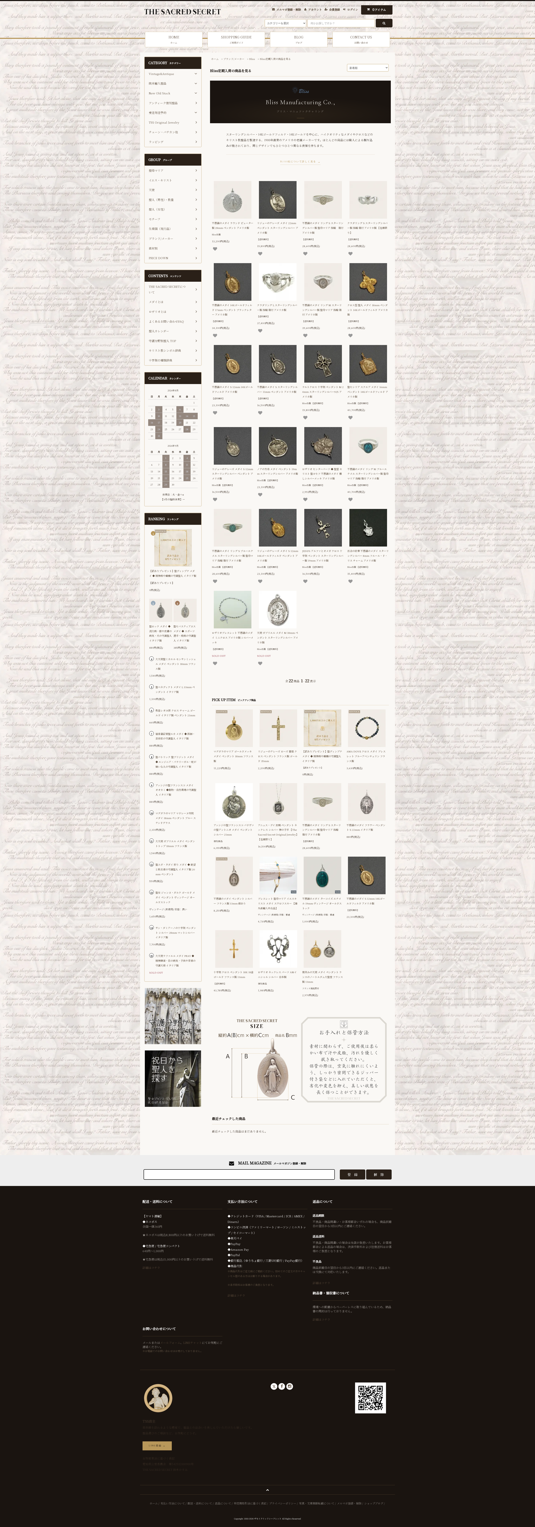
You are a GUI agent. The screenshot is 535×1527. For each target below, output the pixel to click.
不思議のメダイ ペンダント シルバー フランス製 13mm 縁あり (233, 901)
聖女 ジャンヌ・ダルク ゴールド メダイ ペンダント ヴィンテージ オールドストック (175, 897)
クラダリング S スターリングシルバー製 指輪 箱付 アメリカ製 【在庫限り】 (367, 227)
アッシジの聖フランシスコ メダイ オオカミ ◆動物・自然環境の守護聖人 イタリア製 (175, 789)
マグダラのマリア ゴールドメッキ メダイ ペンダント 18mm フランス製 (233, 756)
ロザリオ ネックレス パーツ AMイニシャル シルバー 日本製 (277, 974)
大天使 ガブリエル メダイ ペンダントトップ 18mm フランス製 (175, 843)
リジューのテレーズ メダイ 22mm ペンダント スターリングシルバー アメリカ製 (277, 227)
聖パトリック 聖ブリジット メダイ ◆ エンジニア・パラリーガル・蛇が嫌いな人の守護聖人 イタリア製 (175, 761)
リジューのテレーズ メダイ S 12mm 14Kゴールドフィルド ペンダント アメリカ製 (277, 555)
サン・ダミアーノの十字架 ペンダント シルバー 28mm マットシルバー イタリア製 (175, 932)
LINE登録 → (157, 1445)
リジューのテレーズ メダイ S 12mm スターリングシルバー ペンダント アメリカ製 (232, 473)
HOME (173, 39)
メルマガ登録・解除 (288, 9)
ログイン (352, 9)
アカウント (315, 9)
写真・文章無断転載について (316, 1503)
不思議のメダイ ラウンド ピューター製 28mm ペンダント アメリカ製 (232, 225)
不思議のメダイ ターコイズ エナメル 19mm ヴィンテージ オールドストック (322, 903)
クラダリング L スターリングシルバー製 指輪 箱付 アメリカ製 (277, 307)
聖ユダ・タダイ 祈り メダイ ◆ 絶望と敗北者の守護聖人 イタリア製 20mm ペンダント (175, 869)
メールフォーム (170, 1343)
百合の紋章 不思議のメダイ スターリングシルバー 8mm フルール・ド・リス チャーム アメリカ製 (368, 555)
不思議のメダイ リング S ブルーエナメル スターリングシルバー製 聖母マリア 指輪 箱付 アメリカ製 (232, 555)
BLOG (298, 39)
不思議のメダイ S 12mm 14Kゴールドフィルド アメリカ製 (232, 389)
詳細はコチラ (151, 1268)
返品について (223, 1503)
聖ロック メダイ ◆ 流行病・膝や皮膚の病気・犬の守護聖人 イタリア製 (160, 633)
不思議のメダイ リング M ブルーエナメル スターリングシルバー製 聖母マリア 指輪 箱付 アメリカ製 (368, 473)
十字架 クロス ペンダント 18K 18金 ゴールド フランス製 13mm (233, 974)
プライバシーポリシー (282, 1503)
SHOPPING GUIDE (236, 39)
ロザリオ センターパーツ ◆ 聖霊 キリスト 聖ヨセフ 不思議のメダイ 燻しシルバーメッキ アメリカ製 (322, 473)
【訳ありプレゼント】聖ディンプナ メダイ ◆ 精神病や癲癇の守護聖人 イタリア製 (322, 756)
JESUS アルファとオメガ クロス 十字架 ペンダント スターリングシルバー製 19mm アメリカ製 (322, 555)
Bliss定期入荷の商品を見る (275, 59)
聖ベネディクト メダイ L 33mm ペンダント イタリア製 (175, 689)
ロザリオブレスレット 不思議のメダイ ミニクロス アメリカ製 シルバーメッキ (232, 637)
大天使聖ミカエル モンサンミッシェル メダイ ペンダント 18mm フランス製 (175, 663)
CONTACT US (361, 39)
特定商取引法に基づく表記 (250, 1503)
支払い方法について (172, 1503)
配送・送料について (200, 1503)
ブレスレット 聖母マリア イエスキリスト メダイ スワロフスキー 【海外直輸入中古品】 (277, 903)
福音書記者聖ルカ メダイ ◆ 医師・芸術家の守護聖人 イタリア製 (175, 736)
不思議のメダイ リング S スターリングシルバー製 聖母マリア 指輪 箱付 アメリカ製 (322, 227)
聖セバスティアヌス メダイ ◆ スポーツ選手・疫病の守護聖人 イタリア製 (184, 633)
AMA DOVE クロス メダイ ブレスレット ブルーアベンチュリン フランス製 (366, 756)
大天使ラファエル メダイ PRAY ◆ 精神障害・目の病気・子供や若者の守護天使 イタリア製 (175, 960)
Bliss (252, 59)
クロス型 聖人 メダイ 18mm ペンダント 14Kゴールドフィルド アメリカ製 (367, 309)
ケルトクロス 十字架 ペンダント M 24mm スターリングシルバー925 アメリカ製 (323, 391)
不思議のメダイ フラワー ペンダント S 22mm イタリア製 (365, 827)
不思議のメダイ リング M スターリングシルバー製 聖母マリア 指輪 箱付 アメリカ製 (322, 309)
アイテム (379, 9)
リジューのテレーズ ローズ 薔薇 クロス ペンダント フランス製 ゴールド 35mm (277, 756)
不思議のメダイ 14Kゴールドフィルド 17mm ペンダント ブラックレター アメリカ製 (232, 309)
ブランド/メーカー (233, 59)
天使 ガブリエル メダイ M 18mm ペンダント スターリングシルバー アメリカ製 (277, 637)
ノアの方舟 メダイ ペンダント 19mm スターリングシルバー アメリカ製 (277, 471)
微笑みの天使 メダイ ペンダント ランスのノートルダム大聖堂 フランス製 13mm (322, 976)
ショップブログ (373, 1503)
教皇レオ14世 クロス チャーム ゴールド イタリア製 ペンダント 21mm (175, 713)
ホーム (215, 59)
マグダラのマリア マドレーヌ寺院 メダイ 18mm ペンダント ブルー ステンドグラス (175, 817)
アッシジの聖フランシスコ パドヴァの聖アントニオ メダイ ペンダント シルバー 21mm (234, 829)
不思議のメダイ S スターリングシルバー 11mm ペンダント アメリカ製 (277, 389)
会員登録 (334, 9)
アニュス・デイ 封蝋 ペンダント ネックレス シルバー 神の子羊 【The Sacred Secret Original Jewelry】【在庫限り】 (278, 832)
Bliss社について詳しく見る (298, 161)
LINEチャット (192, 1343)
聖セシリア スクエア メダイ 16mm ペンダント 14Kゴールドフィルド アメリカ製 (367, 391)
